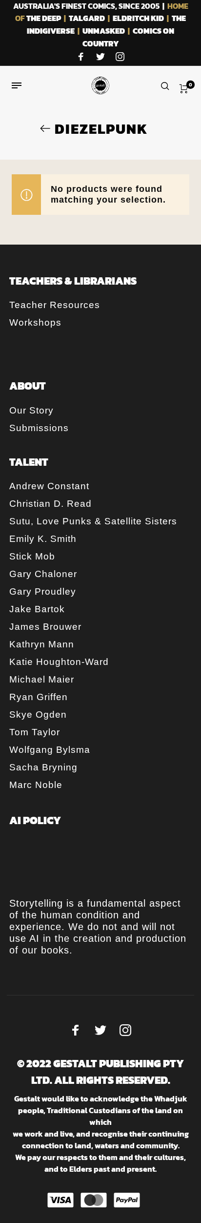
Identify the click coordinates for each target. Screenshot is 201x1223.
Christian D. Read (50, 503)
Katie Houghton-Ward (59, 662)
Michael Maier (41, 679)
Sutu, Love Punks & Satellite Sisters (93, 521)
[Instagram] (120, 57)
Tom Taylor (34, 732)
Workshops (35, 322)
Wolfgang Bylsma (49, 750)
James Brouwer (45, 627)
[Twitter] (100, 57)
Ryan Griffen (38, 697)
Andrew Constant (49, 486)
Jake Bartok (37, 609)
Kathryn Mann (41, 644)
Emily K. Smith (43, 539)
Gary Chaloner (43, 574)
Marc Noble (35, 785)
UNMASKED (103, 31)
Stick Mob (32, 556)
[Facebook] (81, 57)
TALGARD (87, 18)
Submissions (39, 428)
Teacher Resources (54, 305)
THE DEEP (43, 18)
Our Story (31, 410)
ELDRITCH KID (138, 18)
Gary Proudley (42, 591)
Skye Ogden (38, 714)
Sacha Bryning (43, 767)
